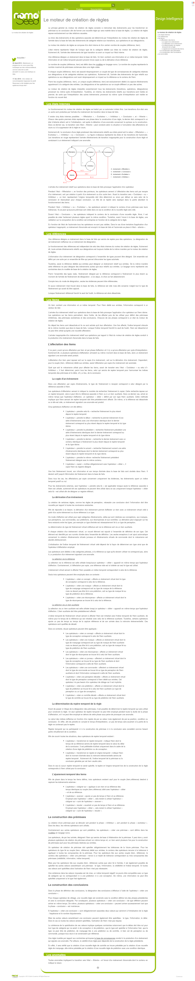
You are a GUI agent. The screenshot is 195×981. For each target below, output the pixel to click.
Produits (79, 9)
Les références (163, 36)
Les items (161, 38)
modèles (99, 64)
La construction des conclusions (170, 52)
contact (127, 9)
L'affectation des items (167, 40)
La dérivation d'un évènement (172, 43)
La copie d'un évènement (170, 42)
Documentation (96, 9)
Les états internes (164, 35)
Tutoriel (113, 9)
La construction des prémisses (170, 50)
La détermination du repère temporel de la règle (171, 46)
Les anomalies (163, 54)
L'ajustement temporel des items (173, 49)
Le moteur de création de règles (22, 32)
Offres (66, 9)
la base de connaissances (104, 938)
